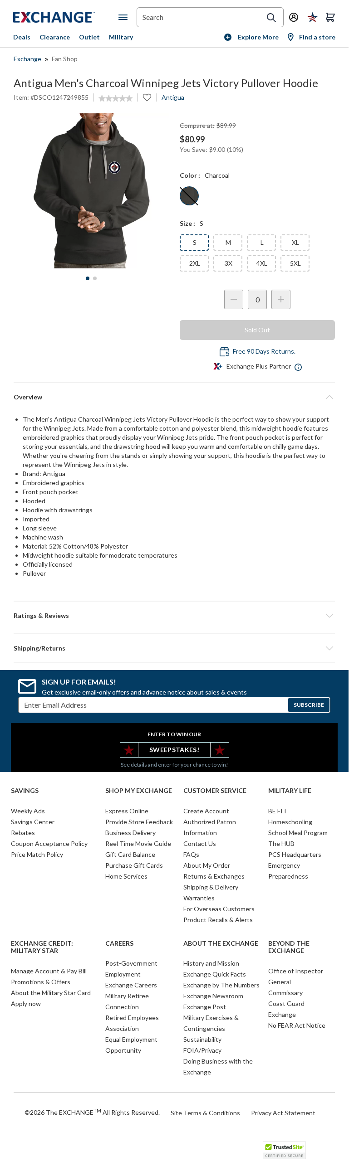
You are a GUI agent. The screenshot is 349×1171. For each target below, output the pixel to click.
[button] (174, 616)
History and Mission (211, 963)
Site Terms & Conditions (205, 1113)
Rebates (23, 832)
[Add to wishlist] (147, 97)
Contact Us (199, 843)
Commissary (285, 992)
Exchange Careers (131, 985)
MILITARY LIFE (289, 790)
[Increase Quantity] (280, 299)
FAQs (191, 854)
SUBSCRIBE (309, 704)
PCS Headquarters (294, 854)
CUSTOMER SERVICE (214, 790)
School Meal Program (298, 832)
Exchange (27, 59)
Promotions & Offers (40, 982)
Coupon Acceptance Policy (49, 843)
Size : (187, 223)
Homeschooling (290, 822)
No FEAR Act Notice (296, 1025)
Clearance (54, 37)
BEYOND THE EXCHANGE (289, 947)
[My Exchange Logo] (65, 17)
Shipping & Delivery (210, 887)
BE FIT (277, 811)
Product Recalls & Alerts (218, 919)
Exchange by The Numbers (221, 985)
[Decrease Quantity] (233, 299)
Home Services (126, 876)
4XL (261, 263)
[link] (115, 98)
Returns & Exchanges (214, 876)
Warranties (199, 898)
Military (121, 37)
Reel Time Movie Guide (138, 843)
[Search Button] (271, 17)
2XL (194, 263)
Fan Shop (65, 59)
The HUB (281, 843)
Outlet (89, 37)
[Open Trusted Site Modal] (284, 1150)
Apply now (26, 1003)
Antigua (173, 97)
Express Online (126, 811)
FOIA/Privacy (202, 1050)
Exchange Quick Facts (214, 974)
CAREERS (119, 943)
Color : (190, 175)
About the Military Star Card (51, 992)
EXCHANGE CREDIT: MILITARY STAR (42, 947)
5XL (295, 263)
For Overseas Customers (219, 909)
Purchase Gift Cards (134, 865)
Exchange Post (204, 1007)
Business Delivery (130, 832)
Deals (21, 37)
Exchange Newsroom (213, 996)
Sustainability (202, 1039)
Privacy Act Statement (283, 1113)
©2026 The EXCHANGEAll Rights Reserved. (92, 1112)
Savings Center (32, 822)
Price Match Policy (37, 854)
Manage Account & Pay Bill (49, 971)
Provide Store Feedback (139, 822)
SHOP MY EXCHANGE (138, 790)
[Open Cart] (330, 17)
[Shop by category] (124, 17)
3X (228, 263)
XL (295, 242)
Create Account (206, 811)
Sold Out (257, 330)
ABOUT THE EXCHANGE (220, 943)
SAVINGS (25, 790)
